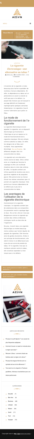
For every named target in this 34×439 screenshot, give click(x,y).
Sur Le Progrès (17, 149)
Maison (10, 408)
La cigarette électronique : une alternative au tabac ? (17, 69)
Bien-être (10, 397)
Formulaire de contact (24, 433)
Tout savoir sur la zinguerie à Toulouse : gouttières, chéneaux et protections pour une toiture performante (18, 371)
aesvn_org (9, 75)
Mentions (17, 433)
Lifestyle (17, 63)
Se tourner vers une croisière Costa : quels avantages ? (15, 275)
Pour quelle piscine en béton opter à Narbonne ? (15, 268)
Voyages (10, 419)
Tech (9, 416)
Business (10, 401)
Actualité (10, 394)
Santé (9, 412)
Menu (5, 23)
